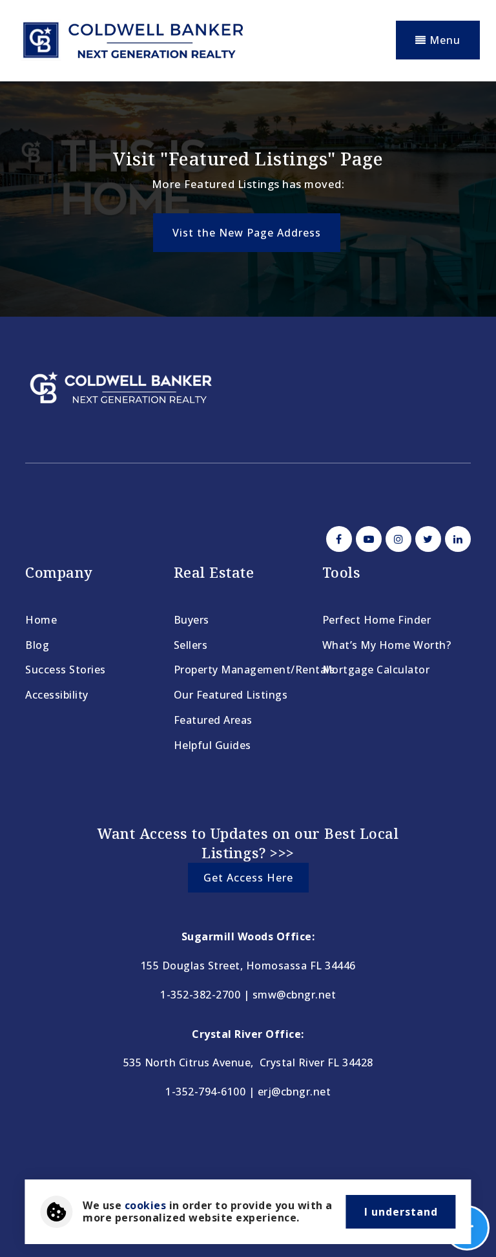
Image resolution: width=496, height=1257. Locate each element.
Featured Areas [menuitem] (213, 720)
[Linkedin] (456, 539)
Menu (443, 40)
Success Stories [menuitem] (65, 669)
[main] (248, 199)
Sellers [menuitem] (191, 645)
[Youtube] (367, 539)
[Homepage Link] (132, 39)
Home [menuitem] (41, 620)
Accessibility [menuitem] (56, 695)
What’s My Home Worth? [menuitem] (386, 645)
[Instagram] (396, 539)
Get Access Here (248, 878)
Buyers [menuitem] (191, 620)
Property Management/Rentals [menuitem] (254, 669)
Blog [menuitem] (37, 645)
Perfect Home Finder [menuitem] (376, 620)
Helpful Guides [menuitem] (212, 745)
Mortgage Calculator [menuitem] (376, 669)
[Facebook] (337, 539)
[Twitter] (426, 539)
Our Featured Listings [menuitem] (231, 695)
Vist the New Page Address (246, 233)
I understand (401, 1212)
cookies (146, 1205)
